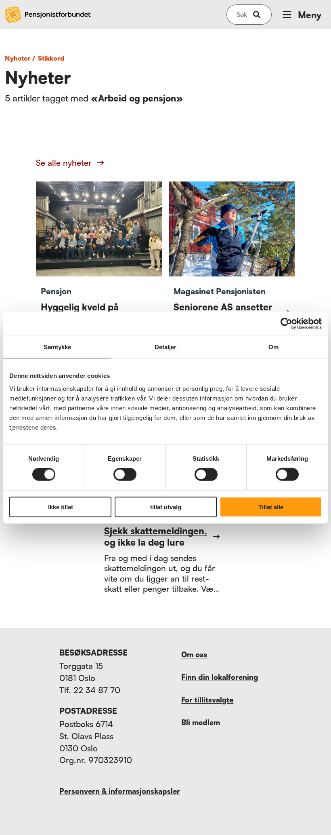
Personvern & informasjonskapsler (119, 791)
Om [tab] (273, 347)
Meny (309, 14)
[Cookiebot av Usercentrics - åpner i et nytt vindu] (286, 324)
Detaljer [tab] (166, 347)
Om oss (194, 654)
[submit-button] (257, 14)
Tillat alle (270, 506)
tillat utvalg (165, 506)
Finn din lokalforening (219, 677)
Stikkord (51, 58)
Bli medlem (200, 722)
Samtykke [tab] (57, 347)
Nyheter (20, 58)
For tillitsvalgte (207, 699)
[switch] (124, 474)
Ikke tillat (60, 506)
